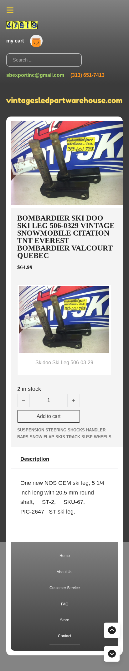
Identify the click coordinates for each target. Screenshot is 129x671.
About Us (64, 572)
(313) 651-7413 (87, 75)
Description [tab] (34, 459)
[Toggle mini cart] (36, 41)
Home (64, 556)
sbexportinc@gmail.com (35, 75)
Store (64, 620)
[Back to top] (112, 630)
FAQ (64, 604)
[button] (114, 129)
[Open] (10, 10)
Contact (64, 636)
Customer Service (64, 588)
